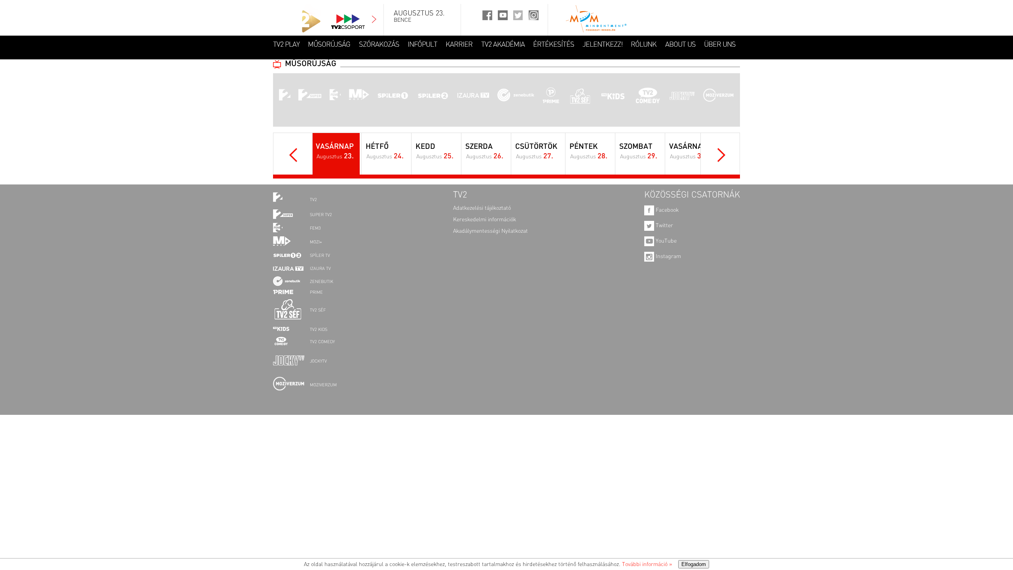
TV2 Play (286, 44)
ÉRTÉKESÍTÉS (553, 44)
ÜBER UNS (720, 44)
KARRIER (459, 44)
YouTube (665, 241)
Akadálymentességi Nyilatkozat (490, 231)
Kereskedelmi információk (484, 219)
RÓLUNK (643, 44)
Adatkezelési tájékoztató (482, 208)
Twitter (663, 225)
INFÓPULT (422, 44)
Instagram (667, 256)
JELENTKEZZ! (602, 44)
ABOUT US (680, 44)
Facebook (666, 210)
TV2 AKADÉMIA (503, 44)
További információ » (647, 564)
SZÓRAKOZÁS (379, 44)
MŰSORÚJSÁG (329, 44)
